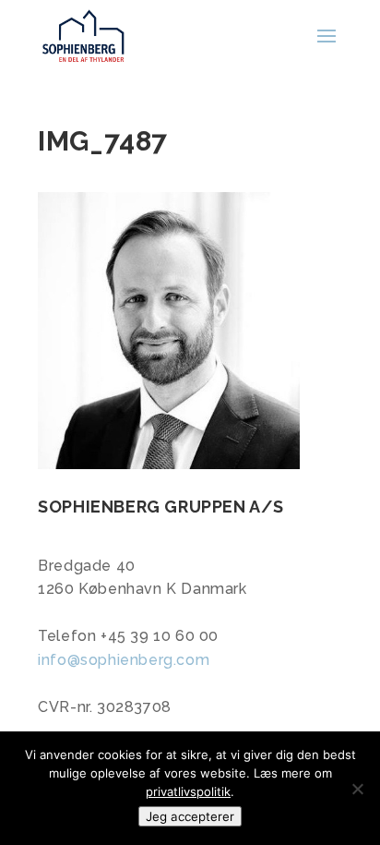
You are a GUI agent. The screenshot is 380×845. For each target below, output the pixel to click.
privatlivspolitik (188, 791)
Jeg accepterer (190, 816)
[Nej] (357, 788)
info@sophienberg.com (123, 660)
